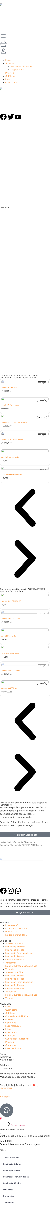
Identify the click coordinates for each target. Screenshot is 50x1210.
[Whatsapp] (18, 890)
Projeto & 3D (11, 925)
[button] (25, 559)
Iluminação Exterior (15, 946)
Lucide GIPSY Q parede (10, 671)
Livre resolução (13, 1026)
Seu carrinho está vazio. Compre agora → (21, 1144)
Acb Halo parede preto (10, 457)
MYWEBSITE (6, 1088)
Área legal (5, 1096)
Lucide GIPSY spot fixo (10, 619)
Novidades (8, 1189)
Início (2, 842)
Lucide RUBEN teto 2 (9, 388)
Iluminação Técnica (15, 956)
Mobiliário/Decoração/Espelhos (21, 966)
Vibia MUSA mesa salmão (11, 474)
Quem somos (12, 1009)
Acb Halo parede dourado (11, 653)
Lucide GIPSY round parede (12, 440)
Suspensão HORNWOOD (11, 601)
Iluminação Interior (15, 842)
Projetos (9, 1019)
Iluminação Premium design (19, 953)
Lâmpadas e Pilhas (14, 959)
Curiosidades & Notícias (17, 1016)
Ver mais (9, 969)
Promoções (8, 1196)
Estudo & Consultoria (16, 928)
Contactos (10, 1022)
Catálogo (10, 1013)
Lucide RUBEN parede (10, 405)
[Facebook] (3, 890)
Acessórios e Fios (14, 943)
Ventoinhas (10, 962)
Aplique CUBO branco (9, 688)
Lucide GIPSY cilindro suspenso (14, 422)
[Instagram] (10, 890)
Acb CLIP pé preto (8, 636)
